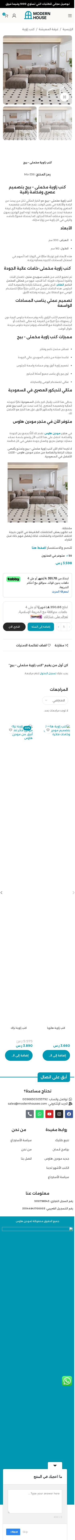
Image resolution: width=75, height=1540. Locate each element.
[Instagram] (59, 1114)
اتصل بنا (26, 1158)
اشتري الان (14, 626)
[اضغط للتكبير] (64, 97)
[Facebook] (69, 1114)
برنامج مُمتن (61, 1149)
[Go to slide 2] (36, 99)
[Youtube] (49, 1114)
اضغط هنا (39, 548)
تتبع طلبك (62, 1140)
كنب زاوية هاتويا (56, 1027)
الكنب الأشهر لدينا (57, 1168)
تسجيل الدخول (48, 673)
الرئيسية (68, 29)
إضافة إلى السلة (40, 626)
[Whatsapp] (40, 1114)
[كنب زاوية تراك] (19, 875)
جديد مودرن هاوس (56, 1158)
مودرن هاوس (52, 433)
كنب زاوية (28, 29)
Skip (25, 1531)
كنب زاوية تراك (19, 1027)
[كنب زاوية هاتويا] (56, 875)
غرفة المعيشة (48, 29)
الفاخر (60, 284)
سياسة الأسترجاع (58, 1177)
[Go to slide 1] (40, 99)
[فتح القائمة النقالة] (70, 16)
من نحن (26, 1149)
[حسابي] (14, 16)
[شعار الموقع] (38, 15)
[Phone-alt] (30, 1114)
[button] (68, 70)
